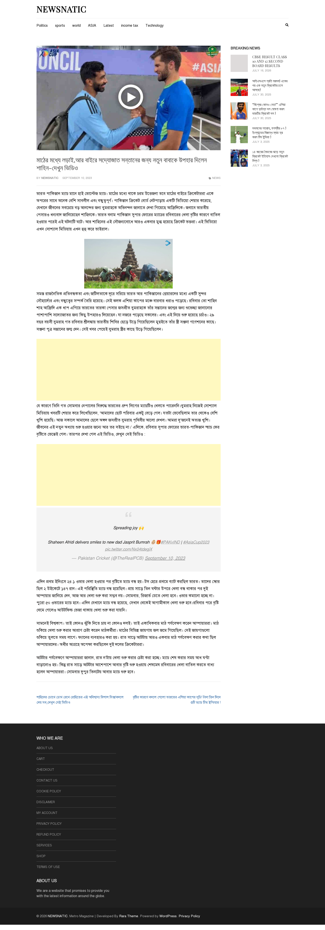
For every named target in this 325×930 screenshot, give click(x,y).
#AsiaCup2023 (196, 542)
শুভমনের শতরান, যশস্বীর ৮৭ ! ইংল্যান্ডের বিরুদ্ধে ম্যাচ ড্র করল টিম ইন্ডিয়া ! (269, 132)
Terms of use (48, 867)
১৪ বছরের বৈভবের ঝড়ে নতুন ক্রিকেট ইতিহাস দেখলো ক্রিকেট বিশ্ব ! (270, 156)
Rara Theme (128, 916)
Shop (41, 856)
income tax (129, 25)
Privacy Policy (49, 824)
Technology (154, 25)
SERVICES (44, 845)
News (216, 178)
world (76, 25)
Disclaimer (45, 802)
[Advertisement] (128, 370)
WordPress (168, 916)
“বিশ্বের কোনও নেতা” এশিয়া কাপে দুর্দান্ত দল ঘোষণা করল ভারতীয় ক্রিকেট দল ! (268, 109)
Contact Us (46, 780)
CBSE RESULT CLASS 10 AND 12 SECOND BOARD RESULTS (269, 61)
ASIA (92, 25)
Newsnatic (50, 178)
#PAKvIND (170, 542)
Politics (42, 25)
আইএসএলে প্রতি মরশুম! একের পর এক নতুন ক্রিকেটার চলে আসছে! (269, 85)
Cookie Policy (48, 791)
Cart (40, 759)
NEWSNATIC (61, 9)
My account (46, 813)
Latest (108, 25)
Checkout (45, 770)
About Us (44, 748)
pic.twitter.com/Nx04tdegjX (128, 549)
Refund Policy (48, 834)
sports (60, 25)
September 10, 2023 (165, 558)
